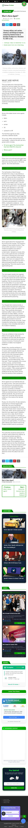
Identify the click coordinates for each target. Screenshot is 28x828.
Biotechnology (6, 800)
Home (5, 826)
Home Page (6, 799)
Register (20, 623)
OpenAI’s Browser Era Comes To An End (13, 578)
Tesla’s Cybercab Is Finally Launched (13, 529)
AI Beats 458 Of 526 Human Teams (13, 11)
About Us (11, 826)
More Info (8, 623)
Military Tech (6, 802)
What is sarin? (8, 150)
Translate (10, 816)
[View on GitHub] (3, 814)
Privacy (16, 826)
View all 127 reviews (13, 684)
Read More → (7, 531)
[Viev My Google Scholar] (23, 821)
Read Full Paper (13, 717)
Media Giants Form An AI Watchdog (14, 45)
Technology (6, 801)
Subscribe (14, 788)
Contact (22, 826)
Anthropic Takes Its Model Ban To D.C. (15, 42)
